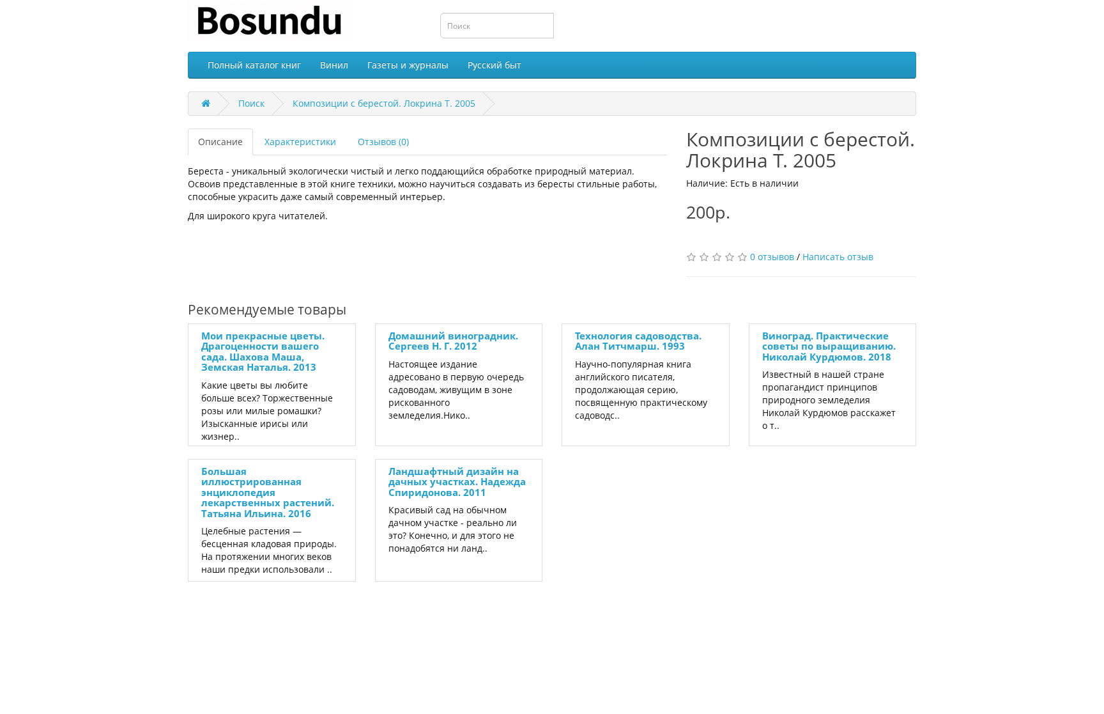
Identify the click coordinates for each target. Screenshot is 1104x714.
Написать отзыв (837, 257)
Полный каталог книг (254, 65)
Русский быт (494, 65)
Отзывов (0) (383, 142)
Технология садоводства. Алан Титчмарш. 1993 (638, 341)
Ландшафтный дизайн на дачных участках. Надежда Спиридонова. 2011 (457, 482)
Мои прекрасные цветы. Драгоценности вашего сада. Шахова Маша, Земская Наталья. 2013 (263, 351)
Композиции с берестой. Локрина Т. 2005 (384, 103)
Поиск (251, 103)
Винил (334, 65)
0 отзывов (772, 257)
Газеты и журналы (407, 65)
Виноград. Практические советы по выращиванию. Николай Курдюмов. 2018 (829, 346)
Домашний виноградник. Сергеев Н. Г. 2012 (453, 341)
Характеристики (300, 142)
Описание (220, 142)
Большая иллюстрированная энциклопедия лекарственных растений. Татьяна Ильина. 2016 (267, 492)
